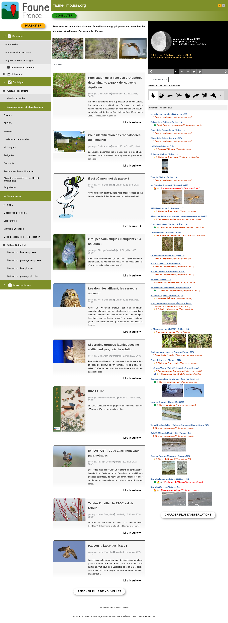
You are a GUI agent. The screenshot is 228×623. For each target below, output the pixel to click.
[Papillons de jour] (204, 95)
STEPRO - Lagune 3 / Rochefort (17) (167, 208)
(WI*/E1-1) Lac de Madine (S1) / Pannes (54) (171, 433)
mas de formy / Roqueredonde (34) (167, 295)
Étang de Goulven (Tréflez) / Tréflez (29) (169, 224)
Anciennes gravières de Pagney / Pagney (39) (172, 352)
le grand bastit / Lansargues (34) (166, 263)
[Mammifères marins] (170, 95)
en (223, 5)
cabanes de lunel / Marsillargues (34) (168, 255)
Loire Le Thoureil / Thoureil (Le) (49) (167, 402)
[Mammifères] (162, 95)
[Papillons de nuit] (213, 95)
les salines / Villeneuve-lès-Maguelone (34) (171, 287)
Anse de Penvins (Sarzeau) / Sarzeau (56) (170, 456)
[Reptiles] (179, 95)
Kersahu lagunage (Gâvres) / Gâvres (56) (170, 479)
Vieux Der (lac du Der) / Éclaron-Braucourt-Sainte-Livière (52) (180, 425)
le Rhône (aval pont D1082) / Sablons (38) (170, 329)
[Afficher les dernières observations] (164, 85)
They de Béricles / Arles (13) (164, 177)
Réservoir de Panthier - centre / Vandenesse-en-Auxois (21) (179, 216)
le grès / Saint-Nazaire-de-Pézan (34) (168, 271)
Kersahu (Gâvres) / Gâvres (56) (165, 487)
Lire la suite (131, 122)
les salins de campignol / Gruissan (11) (169, 114)
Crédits (126, 607)
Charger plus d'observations (188, 514)
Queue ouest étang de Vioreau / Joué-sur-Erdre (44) (175, 379)
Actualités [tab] (58, 64)
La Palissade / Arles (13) (162, 146)
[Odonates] (196, 95)
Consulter (64, 15)
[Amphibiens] (187, 95)
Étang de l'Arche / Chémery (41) (166, 360)
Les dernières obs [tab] (159, 79)
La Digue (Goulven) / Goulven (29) (166, 232)
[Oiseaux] (153, 95)
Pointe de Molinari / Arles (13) (164, 154)
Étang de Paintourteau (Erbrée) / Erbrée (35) (171, 303)
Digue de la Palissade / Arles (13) (166, 138)
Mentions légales (106, 607)
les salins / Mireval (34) (161, 279)
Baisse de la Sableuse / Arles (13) (166, 122)
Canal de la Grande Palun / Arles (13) (168, 130)
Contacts (118, 607)
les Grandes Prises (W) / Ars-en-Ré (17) (169, 185)
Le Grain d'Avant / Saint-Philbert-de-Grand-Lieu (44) (175, 368)
